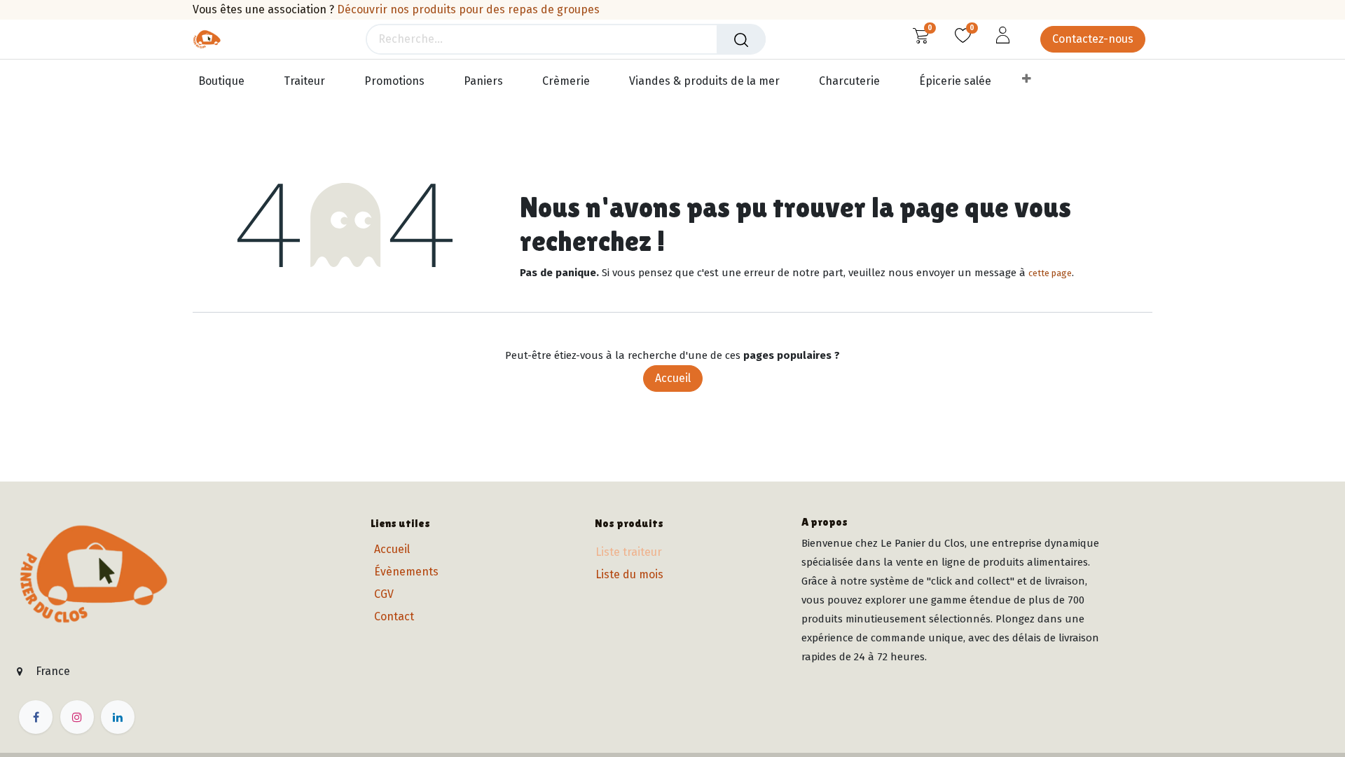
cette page (1050, 273)
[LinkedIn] (117, 717)
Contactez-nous (1092, 39)
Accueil (673, 378)
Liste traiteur (628, 552)
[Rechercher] (741, 39)
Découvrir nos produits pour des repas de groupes (468, 9)
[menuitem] (227, 81)
